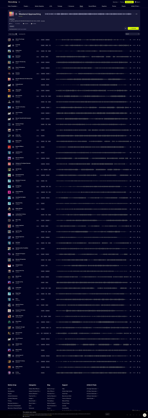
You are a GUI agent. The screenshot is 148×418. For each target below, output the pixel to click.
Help (63, 388)
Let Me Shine (18, 287)
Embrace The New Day (20, 61)
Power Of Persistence (20, 67)
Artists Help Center (67, 391)
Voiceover (71, 6)
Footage (60, 6)
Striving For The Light (20, 327)
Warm (17, 298)
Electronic (47, 175)
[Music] (50, 408)
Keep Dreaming (19, 202)
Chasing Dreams (19, 264)
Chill (41, 316)
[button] (56, 416)
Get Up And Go (19, 332)
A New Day (18, 135)
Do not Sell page (49, 415)
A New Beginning (19, 191)
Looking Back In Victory (21, 214)
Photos (114, 6)
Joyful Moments (19, 152)
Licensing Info (22, 34)
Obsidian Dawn (19, 343)
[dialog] (74, 414)
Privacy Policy (65, 403)
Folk (46, 192)
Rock (46, 265)
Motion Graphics (39, 6)
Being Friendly (19, 349)
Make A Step (18, 129)
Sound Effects (92, 6)
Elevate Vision (19, 140)
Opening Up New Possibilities (22, 248)
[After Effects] (54, 391)
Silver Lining (18, 219)
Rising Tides (18, 293)
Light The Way (19, 231)
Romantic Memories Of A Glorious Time (24, 78)
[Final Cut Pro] (54, 398)
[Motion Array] (54, 388)
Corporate (12, 26)
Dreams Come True (20, 270)
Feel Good (18, 242)
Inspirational (47, 39)
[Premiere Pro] (54, 393)
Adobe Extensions (12, 396)
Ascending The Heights (21, 197)
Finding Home (19, 50)
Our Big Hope (18, 185)
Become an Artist (66, 396)
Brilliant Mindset (19, 208)
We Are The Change (20, 39)
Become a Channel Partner (15, 408)
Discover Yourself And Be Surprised (23, 118)
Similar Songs (13, 34)
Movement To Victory (20, 360)
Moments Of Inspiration (21, 259)
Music (81, 6)
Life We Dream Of (19, 355)
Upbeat (47, 45)
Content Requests (12, 398)
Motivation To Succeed (20, 180)
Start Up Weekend (20, 157)
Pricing (9, 400)
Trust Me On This (19, 281)
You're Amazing (19, 112)
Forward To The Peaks (20, 310)
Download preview (13, 29)
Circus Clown (18, 321)
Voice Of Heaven (19, 338)
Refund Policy (65, 400)
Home (9, 388)
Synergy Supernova (20, 236)
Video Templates (12, 6)
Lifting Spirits (18, 89)
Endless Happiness (20, 225)
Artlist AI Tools (135, 6)
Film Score (47, 79)
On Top (17, 372)
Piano (47, 186)
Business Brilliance (19, 146)
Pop (50, 45)
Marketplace (11, 391)
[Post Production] (56, 405)
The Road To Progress (20, 253)
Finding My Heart (19, 84)
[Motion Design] (55, 403)
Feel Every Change (20, 123)
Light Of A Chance (19, 304)
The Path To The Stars (20, 106)
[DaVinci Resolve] (56, 396)
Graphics (104, 6)
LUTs (50, 6)
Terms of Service (66, 398)
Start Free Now (129, 2)
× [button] (146, 411)
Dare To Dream (19, 95)
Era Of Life (18, 44)
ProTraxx (21, 16)
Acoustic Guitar (46, 333)
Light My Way (18, 168)
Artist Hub (64, 393)
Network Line (18, 276)
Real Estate (18, 56)
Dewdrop (18, 73)
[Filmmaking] (53, 401)
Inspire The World (19, 315)
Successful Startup (20, 174)
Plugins (124, 6)
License (64, 405)
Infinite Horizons (19, 366)
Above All (18, 101)
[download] (139, 39)
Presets (26, 6)
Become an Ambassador (14, 405)
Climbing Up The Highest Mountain (23, 163)
